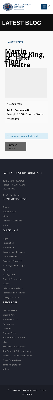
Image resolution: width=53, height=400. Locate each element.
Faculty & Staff (9, 211)
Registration (8, 243)
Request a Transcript (12, 261)
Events (6, 283)
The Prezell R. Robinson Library (17, 351)
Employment (8, 247)
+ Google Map (14, 103)
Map (5, 342)
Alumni (6, 207)
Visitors (6, 225)
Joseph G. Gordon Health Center (17, 355)
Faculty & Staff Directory (14, 337)
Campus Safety (10, 310)
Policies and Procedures (14, 292)
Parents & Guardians (12, 220)
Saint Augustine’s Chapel (14, 265)
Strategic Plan (9, 274)
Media (5, 216)
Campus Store (9, 333)
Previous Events (11, 146)
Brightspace (8, 324)
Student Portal (9, 315)
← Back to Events (14, 41)
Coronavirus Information (14, 252)
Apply (5, 238)
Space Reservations (12, 360)
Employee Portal (10, 319)
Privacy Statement (11, 297)
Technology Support (12, 364)
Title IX (6, 369)
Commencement (10, 256)
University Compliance (13, 288)
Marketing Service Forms (14, 346)
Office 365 (7, 328)
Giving (5, 270)
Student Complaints (12, 279)
